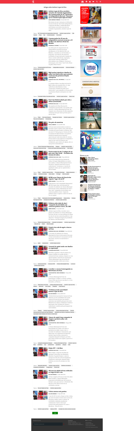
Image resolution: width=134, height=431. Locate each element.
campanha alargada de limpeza (45, 343)
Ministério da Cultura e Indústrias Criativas (64, 312)
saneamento (45, 243)
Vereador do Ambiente (49, 199)
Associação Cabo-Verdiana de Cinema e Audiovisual (45, 313)
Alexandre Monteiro (42, 365)
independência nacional (58, 67)
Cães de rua (37, 223)
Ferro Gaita (47, 286)
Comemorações (50, 35)
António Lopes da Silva (65, 33)
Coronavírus (48, 118)
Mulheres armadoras (66, 365)
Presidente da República (38, 367)
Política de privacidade (90, 425)
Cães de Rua (67, 198)
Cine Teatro (70, 148)
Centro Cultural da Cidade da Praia (46, 146)
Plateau (57, 146)
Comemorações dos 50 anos (44, 67)
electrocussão (65, 174)
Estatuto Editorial (89, 423)
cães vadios (51, 174)
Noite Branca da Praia (43, 284)
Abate (43, 223)
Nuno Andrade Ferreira (54, 19)
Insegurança (49, 367)
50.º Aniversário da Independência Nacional (48, 33)
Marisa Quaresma (70, 172)
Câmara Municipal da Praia (44, 222)
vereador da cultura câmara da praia (66, 409)
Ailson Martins (52, 272)
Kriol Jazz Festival (46, 117)
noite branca (62, 286)
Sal (44, 35)
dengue (64, 344)
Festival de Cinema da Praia (39, 148)
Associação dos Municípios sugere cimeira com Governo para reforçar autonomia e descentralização (94, 178)
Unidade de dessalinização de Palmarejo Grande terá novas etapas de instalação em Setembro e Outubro (94, 186)
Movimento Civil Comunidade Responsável (52, 198)
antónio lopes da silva (55, 243)
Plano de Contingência (38, 118)
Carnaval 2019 (51, 263)
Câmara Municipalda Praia (63, 263)
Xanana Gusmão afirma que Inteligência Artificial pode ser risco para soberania (94, 195)
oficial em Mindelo (70, 67)
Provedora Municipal (59, 172)
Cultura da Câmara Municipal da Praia (56, 148)
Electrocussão (50, 223)
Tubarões (54, 286)
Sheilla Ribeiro (52, 124)
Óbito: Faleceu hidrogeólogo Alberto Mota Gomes (93, 159)
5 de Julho (58, 35)
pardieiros (40, 344)
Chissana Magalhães (54, 250)
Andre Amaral (52, 181)
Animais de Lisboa (42, 174)
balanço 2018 (53, 409)
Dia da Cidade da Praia (43, 388)
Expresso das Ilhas (53, 79)
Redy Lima (71, 96)
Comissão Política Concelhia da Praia (46, 96)
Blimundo (41, 286)
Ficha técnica (88, 422)
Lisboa (34, 174)
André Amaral (52, 208)
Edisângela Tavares (54, 45)
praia (39, 243)
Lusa (60, 157)
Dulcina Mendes (53, 293)
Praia (40, 35)
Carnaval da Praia (42, 263)
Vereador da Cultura (57, 117)
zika (69, 344)
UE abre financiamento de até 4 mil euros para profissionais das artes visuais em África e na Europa (94, 169)
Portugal (58, 174)
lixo (45, 344)
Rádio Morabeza (61, 272)
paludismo (58, 344)
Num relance (89, 420)
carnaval (73, 263)
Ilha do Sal (56, 367)
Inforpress (61, 79)
